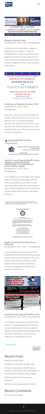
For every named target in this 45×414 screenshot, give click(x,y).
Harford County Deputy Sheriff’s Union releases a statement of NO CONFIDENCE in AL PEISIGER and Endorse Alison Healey (22, 163)
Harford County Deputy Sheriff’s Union (22, 314)
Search (36, 348)
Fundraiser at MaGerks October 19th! (21, 104)
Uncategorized (34, 43)
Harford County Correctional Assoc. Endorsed (21, 243)
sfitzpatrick (11, 43)
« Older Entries (11, 344)
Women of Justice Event (15, 40)
